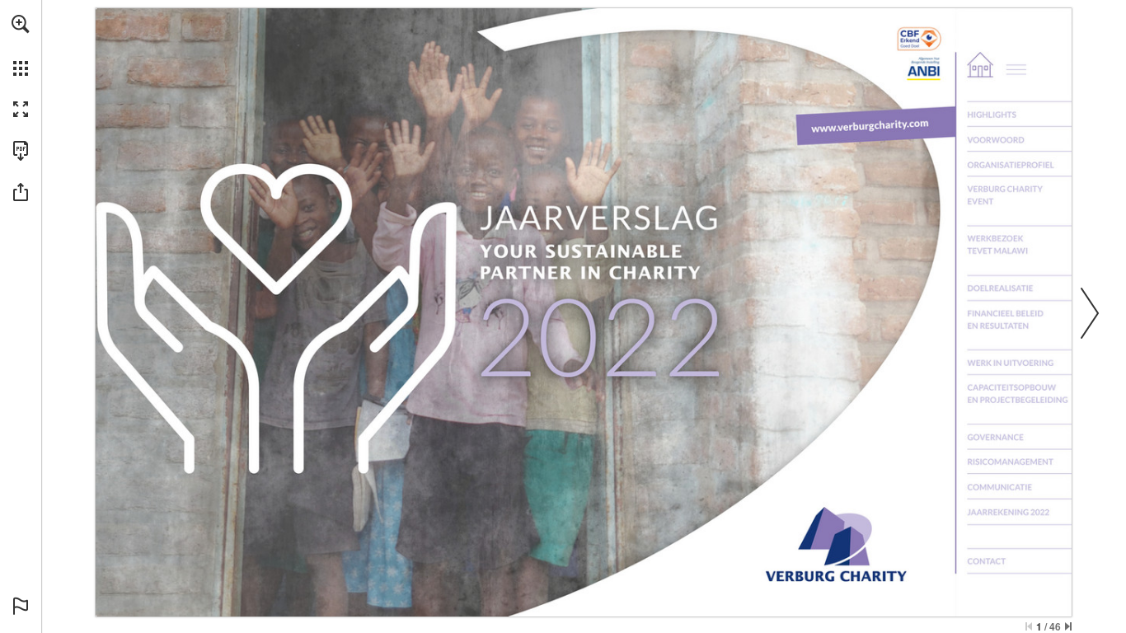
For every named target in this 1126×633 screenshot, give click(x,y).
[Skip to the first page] (1028, 626)
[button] (20, 24)
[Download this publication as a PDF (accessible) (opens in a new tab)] (20, 150)
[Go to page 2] (1021, 64)
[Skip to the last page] (1068, 626)
